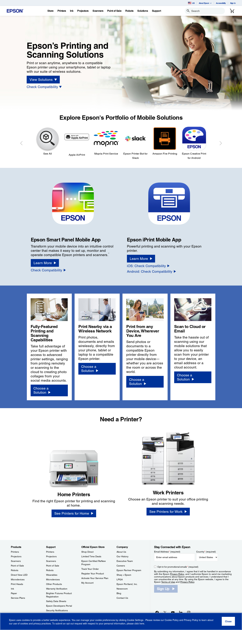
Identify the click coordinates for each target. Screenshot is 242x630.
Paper (14, 593)
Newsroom (122, 588)
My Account (87, 582)
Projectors (16, 556)
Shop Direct (87, 552)
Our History (122, 556)
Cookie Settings (135, 620)
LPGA (120, 579)
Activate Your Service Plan (94, 578)
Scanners (16, 561)
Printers (15, 552)
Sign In (233, 3)
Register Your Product (92, 573)
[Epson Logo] (15, 11)
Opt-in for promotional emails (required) (177, 566)
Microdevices (18, 579)
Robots (14, 570)
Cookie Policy (172, 620)
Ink (12, 588)
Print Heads (17, 584)
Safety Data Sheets (56, 601)
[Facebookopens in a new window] (157, 612)
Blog (119, 593)
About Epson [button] (204, 3)
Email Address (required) (167, 551)
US (193, 3)
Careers (121, 565)
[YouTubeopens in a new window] (173, 612)
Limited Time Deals (91, 556)
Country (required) (206, 551)
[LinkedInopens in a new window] (181, 612)
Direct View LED (19, 575)
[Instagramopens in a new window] (189, 612)
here (141, 623)
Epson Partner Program (129, 570)
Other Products (54, 584)
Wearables (51, 575)
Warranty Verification (56, 588)
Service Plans (18, 598)
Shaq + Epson (124, 575)
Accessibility (221, 3)
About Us (121, 552)
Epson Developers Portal (59, 605)
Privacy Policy (177, 574)
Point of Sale (17, 565)
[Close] (228, 621)
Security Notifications (57, 610)
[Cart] (232, 11)
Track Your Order (90, 569)
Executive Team (125, 561)
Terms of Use (168, 582)
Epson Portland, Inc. (127, 584)
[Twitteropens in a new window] (165, 612)
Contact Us (122, 598)
